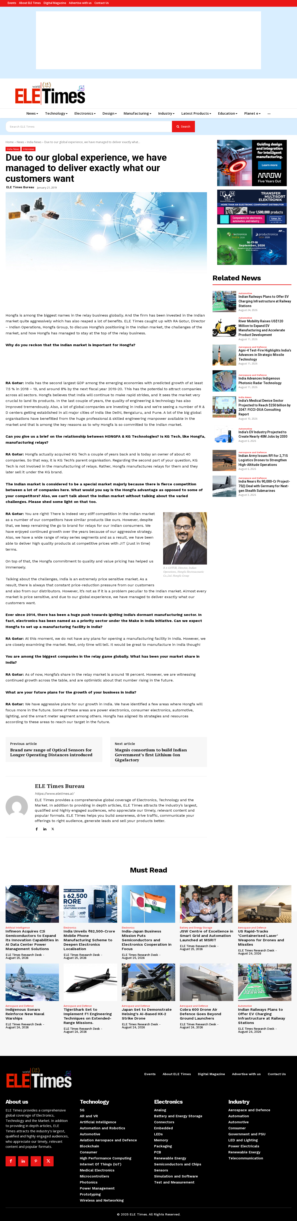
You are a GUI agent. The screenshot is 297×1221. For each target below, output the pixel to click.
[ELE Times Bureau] (17, 806)
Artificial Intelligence (18, 927)
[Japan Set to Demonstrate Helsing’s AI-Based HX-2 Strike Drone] (148, 982)
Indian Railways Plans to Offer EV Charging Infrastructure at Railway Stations (265, 301)
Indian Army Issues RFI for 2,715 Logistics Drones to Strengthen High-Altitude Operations (263, 460)
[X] (53, 828)
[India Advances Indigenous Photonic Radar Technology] (224, 381)
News (20, 142)
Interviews (28, 149)
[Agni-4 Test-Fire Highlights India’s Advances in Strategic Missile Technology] (224, 355)
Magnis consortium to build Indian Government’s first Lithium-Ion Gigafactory (151, 755)
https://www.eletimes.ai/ (54, 793)
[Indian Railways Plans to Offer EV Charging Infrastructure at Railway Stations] (224, 301)
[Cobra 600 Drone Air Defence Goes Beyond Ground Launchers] (206, 982)
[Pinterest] (36, 1161)
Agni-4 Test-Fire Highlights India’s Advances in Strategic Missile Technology (265, 354)
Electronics (70, 927)
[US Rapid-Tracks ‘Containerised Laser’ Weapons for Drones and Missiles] (264, 904)
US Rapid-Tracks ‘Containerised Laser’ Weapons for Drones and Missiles (261, 938)
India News (34, 142)
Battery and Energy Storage (196, 927)
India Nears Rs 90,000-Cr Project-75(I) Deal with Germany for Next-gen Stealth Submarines (264, 486)
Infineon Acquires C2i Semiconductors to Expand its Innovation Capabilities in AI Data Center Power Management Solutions (32, 940)
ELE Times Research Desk (24, 955)
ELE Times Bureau (20, 187)
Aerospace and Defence (253, 347)
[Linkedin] (44, 828)
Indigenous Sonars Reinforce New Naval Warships (25, 1013)
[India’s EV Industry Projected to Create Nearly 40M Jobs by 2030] (224, 434)
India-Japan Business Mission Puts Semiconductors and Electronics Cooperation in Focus (146, 940)
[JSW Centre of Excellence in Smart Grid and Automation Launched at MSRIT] (206, 904)
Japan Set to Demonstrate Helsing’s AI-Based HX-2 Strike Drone (147, 1013)
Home (10, 142)
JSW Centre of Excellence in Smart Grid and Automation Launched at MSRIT (206, 935)
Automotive (245, 293)
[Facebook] (36, 828)
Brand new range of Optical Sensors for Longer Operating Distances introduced (51, 752)
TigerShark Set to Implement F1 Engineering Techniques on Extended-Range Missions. (88, 1016)
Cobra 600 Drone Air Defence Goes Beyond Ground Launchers (200, 1013)
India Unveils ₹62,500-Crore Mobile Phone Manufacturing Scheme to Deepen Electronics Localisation (89, 940)
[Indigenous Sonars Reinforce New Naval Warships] (32, 982)
